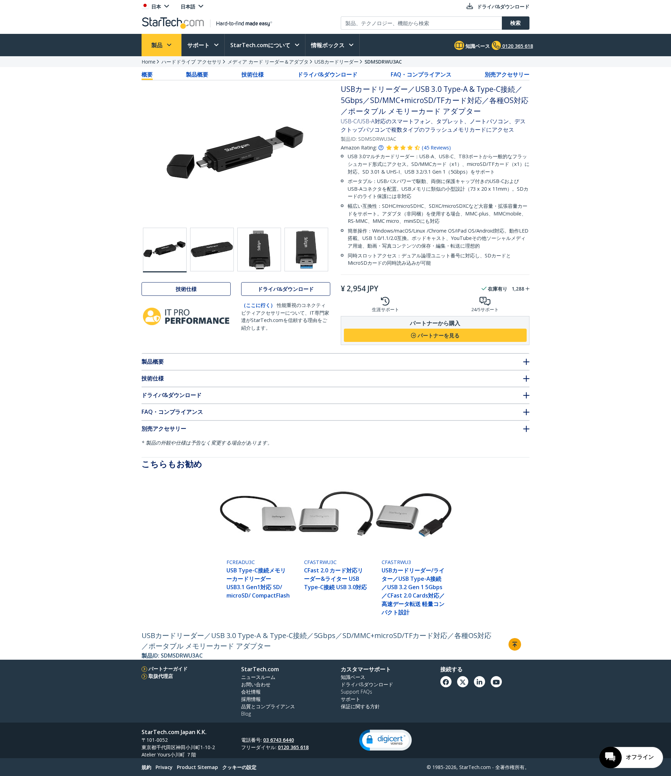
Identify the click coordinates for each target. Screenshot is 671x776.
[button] (385, 740)
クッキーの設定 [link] (239, 767)
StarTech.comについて (261, 45)
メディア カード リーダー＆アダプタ (268, 61)
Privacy (164, 767)
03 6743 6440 (278, 740)
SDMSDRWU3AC (383, 61)
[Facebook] (446, 681)
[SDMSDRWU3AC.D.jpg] (306, 249)
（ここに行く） (258, 305)
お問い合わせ (255, 684)
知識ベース (477, 46)
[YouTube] (496, 681)
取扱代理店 (161, 676)
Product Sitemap (197, 767)
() (436, 147)
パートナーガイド (168, 668)
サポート (199, 45)
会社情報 (251, 691)
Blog (246, 713)
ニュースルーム (258, 677)
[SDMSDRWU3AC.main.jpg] (165, 250)
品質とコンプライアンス (268, 706)
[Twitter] (462, 681)
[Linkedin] (479, 681)
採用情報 (251, 699)
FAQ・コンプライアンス (421, 74)
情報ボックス (328, 45)
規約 (146, 767)
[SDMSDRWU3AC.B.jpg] (212, 249)
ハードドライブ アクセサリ (191, 61)
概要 (147, 74)
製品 (157, 45)
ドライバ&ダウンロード (327, 74)
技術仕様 (252, 74)
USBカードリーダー (337, 61)
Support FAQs (356, 691)
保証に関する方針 (360, 706)
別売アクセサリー (507, 74)
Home (149, 61)
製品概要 (197, 74)
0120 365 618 (293, 747)
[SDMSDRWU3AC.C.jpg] (259, 249)
